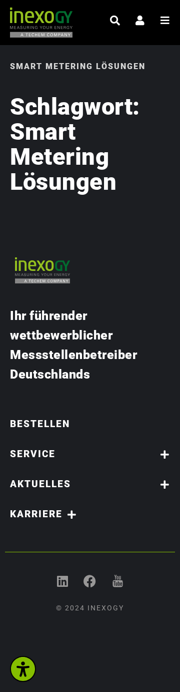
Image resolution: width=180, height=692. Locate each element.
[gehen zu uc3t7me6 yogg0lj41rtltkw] (118, 581)
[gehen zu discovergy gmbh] (62, 581)
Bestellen (40, 424)
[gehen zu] (115, 21)
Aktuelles (40, 484)
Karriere (36, 514)
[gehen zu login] (140, 21)
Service (33, 454)
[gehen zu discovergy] (90, 581)
